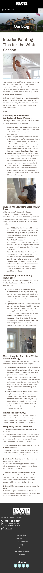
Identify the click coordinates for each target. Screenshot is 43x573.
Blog (21, 545)
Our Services (21, 535)
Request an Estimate (21, 551)
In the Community (21, 541)
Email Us (8, 529)
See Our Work (21, 538)
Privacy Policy (21, 554)
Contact (21, 548)
